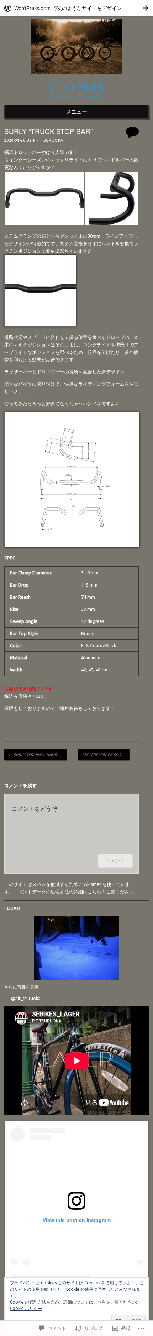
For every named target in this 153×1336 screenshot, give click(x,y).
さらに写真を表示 (21, 987)
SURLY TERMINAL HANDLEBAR (38, 755)
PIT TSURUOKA (48, 140)
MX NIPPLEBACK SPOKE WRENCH (106, 755)
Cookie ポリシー (26, 1308)
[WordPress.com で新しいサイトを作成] (76, 8)
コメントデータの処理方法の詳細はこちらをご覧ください (74, 891)
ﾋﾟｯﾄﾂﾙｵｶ (76, 87)
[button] (44, 198)
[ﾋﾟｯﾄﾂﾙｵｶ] (76, 76)
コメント (115, 860)
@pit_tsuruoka (26, 998)
